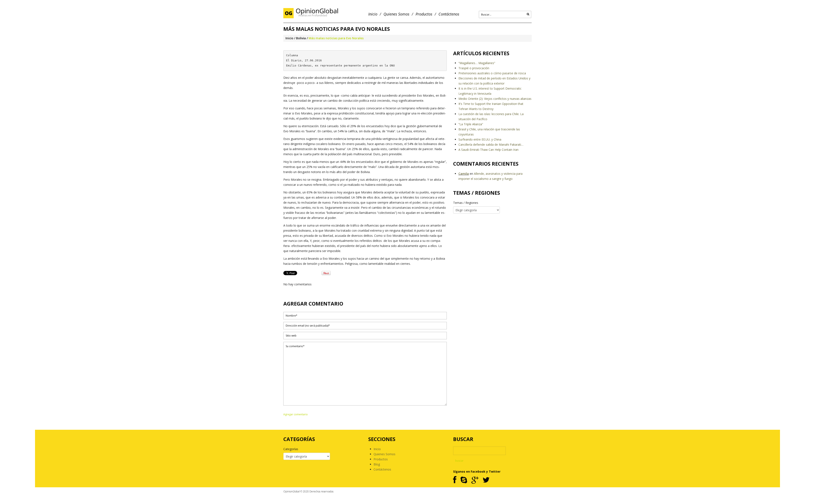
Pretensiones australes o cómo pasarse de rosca (492, 73)
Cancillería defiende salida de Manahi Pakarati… (490, 144)
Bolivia (301, 38)
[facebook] (454, 480)
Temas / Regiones (465, 203)
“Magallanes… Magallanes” (476, 63)
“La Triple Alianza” (470, 124)
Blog (377, 464)
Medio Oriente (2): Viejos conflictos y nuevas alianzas (494, 99)
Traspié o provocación (473, 68)
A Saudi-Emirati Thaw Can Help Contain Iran (488, 150)
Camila (463, 174)
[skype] (464, 480)
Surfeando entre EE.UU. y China (479, 139)
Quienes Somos (396, 14)
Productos (424, 14)
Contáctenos (448, 14)
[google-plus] (474, 480)
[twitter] (486, 480)
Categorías (290, 449)
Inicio (372, 14)
